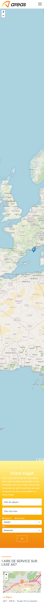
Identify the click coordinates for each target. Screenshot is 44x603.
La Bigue (7, 597)
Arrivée (20, 518)
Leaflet (40, 460)
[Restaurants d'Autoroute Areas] (13, 4)
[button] (33, 250)
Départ (7, 518)
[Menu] (40, 4)
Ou (3, 526)
